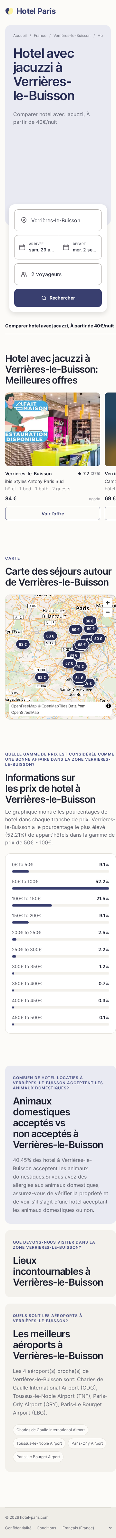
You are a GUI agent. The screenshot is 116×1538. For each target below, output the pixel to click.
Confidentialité (18, 1527)
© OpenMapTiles (52, 705)
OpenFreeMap (24, 705)
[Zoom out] (107, 612)
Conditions (46, 1527)
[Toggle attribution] (108, 706)
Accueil (20, 35)
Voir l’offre (53, 513)
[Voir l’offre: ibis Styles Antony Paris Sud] (52, 429)
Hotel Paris (35, 11)
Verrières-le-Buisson (72, 35)
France (40, 35)
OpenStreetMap (25, 712)
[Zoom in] (107, 602)
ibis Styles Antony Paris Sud (34, 481)
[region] (60, 657)
